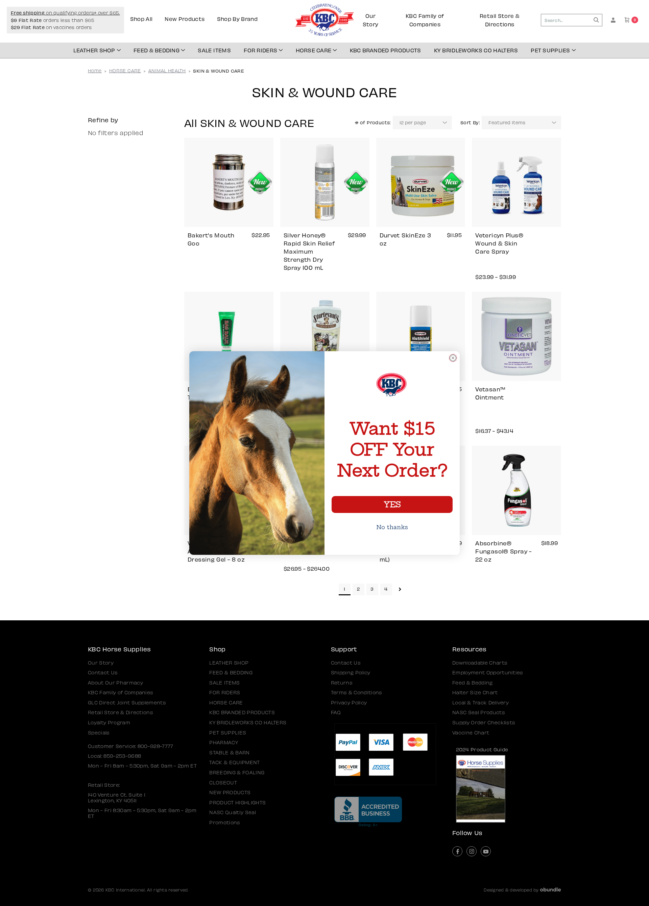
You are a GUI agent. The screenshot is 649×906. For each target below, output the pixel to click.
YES (392, 504)
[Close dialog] (453, 358)
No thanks (392, 527)
